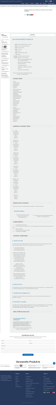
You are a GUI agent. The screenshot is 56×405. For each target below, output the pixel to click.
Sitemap (34, 402)
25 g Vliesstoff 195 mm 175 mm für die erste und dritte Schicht (5, 63)
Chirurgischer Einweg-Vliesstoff (4, 69)
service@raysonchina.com (49, 383)
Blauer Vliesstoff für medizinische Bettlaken (5, 76)
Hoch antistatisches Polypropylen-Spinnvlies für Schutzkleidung (4, 49)
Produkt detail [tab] (32, 34)
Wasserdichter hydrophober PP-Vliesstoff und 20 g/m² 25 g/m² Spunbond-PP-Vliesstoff (5, 56)
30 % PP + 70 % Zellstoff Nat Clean (4, 42)
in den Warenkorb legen (6, 44)
